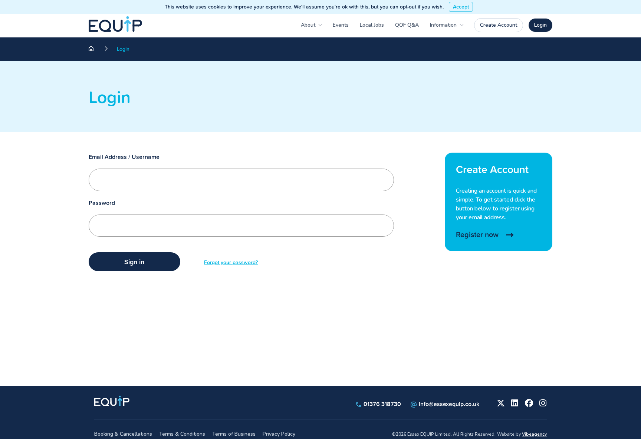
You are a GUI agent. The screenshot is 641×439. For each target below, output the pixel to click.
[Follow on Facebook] (528, 402)
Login (540, 25)
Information (443, 25)
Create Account (498, 25)
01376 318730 (381, 404)
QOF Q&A (407, 25)
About (308, 25)
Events (341, 25)
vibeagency (534, 434)
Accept (461, 6)
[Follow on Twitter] (500, 402)
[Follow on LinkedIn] (514, 402)
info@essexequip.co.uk (449, 404)
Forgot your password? (231, 262)
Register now (477, 234)
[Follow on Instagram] (542, 402)
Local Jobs (372, 25)
